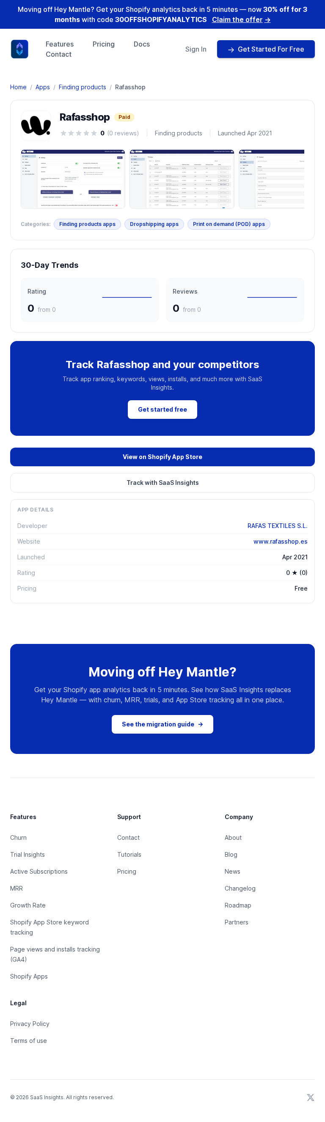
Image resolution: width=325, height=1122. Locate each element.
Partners (236, 922)
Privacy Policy (30, 1023)
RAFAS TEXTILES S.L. (278, 525)
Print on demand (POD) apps (229, 224)
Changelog (240, 888)
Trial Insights (27, 854)
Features (60, 44)
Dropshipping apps (154, 224)
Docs (142, 44)
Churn (18, 837)
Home (18, 87)
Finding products (82, 87)
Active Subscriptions (39, 871)
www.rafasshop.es (280, 541)
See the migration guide (162, 724)
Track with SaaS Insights (163, 482)
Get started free (162, 409)
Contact (59, 54)
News (232, 871)
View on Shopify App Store (162, 456)
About (233, 837)
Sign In (196, 49)
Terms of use (28, 1040)
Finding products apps (87, 224)
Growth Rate (28, 905)
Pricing (104, 44)
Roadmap (238, 905)
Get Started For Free (271, 49)
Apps (43, 87)
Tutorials (129, 854)
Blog (231, 854)
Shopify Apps (29, 976)
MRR (16, 888)
